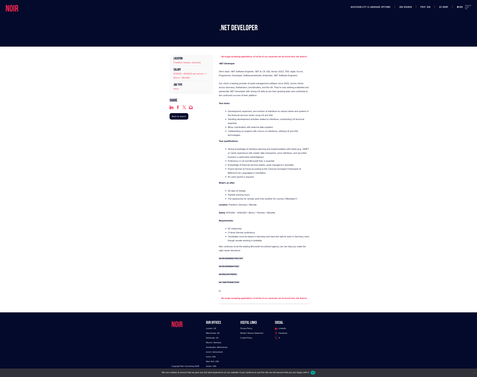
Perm (176, 88)
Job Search (405, 4)
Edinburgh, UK (212, 337)
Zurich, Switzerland (214, 352)
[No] (474, 373)
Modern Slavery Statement (251, 333)
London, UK (211, 328)
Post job (426, 4)
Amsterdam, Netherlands (216, 347)
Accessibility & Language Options (371, 4)
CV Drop (443, 4)
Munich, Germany (213, 342)
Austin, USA (211, 366)
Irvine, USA (211, 356)
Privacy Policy (246, 328)
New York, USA (212, 361)
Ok (313, 373)
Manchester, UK (213, 333)
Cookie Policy (246, 337)
